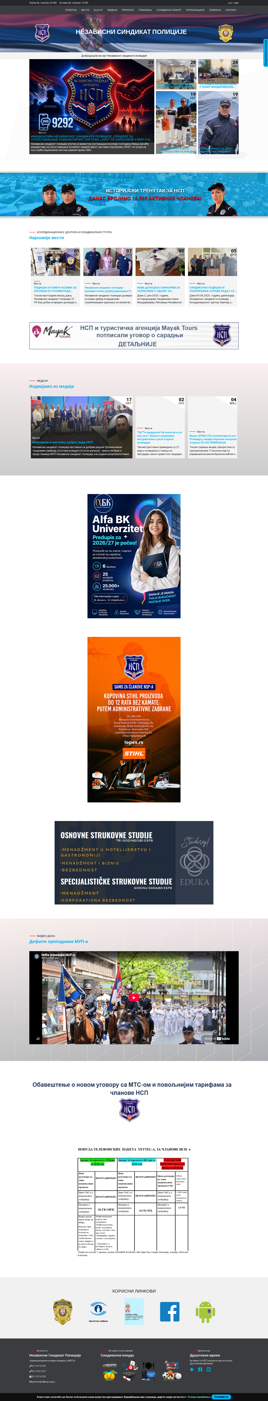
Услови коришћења (199, 1397)
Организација (195, 9)
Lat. (230, 3)
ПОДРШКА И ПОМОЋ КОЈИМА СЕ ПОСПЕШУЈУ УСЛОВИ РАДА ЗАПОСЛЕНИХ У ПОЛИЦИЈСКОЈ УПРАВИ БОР (55, 292)
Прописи (128, 9)
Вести (85, 9)
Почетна (71, 9)
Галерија (215, 9)
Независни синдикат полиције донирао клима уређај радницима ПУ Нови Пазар (108, 291)
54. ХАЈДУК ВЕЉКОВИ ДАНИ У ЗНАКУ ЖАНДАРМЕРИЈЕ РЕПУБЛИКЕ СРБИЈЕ (218, 86)
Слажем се (221, 1396)
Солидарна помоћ (168, 9)
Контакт (231, 9)
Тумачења (145, 9)
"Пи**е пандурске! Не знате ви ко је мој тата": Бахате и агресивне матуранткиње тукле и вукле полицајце (159, 437)
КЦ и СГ (98, 9)
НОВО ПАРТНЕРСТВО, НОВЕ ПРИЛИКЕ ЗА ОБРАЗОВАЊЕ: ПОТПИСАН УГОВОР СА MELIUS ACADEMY (175, 88)
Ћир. (236, 3)
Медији (112, 9)
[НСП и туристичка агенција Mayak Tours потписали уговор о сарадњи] (134, 335)
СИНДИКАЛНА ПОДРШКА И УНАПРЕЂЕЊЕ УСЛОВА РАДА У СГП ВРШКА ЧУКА (213, 291)
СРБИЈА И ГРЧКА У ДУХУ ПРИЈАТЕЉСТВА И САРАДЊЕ (176, 150)
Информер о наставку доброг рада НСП (62, 442)
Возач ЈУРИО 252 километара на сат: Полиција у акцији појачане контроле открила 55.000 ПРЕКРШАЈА (213, 439)
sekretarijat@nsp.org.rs (43, 1382)
